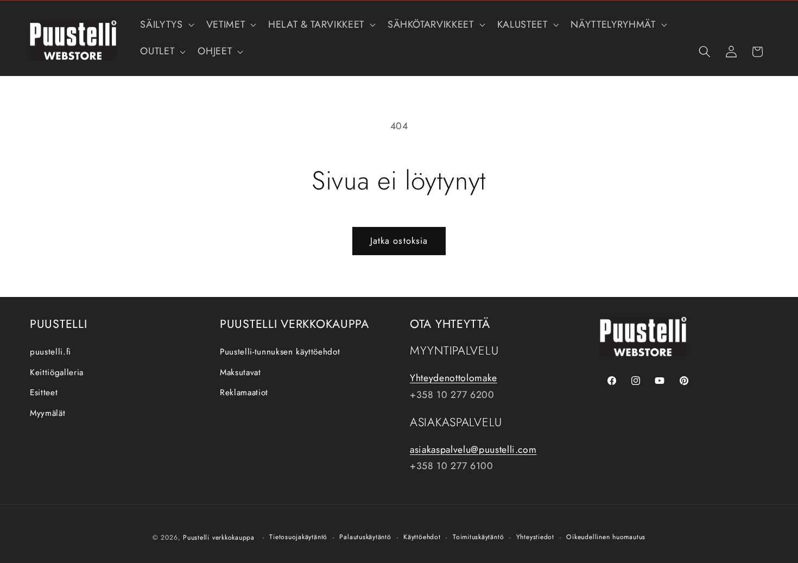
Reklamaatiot (244, 393)
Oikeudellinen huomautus (605, 537)
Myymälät (47, 413)
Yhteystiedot (535, 537)
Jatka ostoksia (399, 240)
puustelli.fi (50, 352)
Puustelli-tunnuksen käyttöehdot (280, 352)
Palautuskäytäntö (365, 537)
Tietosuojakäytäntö (298, 537)
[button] (166, 24)
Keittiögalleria (57, 372)
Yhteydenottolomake (453, 378)
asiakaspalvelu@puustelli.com (473, 449)
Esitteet (44, 393)
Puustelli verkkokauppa (219, 537)
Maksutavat (240, 372)
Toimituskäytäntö (478, 537)
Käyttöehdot (421, 537)
